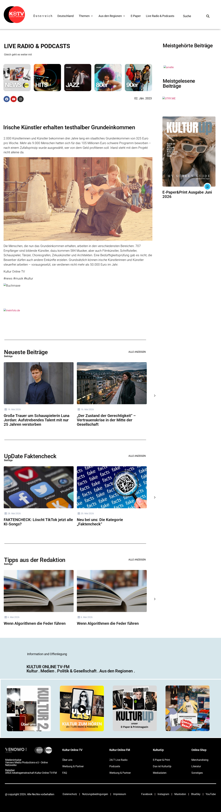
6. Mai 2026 (13, 617)
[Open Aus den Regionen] (124, 16)
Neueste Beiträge (26, 352)
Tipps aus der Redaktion (34, 560)
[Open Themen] (91, 16)
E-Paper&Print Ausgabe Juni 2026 (187, 194)
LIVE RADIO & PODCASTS (37, 46)
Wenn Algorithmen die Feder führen (35, 623)
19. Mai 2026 (14, 409)
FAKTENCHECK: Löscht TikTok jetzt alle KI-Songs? (38, 521)
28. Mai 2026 (14, 513)
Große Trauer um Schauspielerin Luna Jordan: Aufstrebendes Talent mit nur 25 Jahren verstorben (36, 420)
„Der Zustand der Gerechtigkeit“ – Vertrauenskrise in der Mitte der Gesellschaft (106, 420)
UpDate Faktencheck (30, 456)
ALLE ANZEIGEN (137, 351)
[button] (18, 78)
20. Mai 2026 (87, 513)
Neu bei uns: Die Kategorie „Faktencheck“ (100, 521)
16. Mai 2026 (87, 409)
